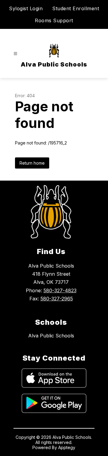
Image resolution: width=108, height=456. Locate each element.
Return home (32, 163)
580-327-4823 (60, 290)
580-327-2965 (56, 299)
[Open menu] (15, 53)
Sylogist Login (26, 8)
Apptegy (66, 447)
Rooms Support (54, 20)
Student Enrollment (75, 8)
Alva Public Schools (51, 336)
